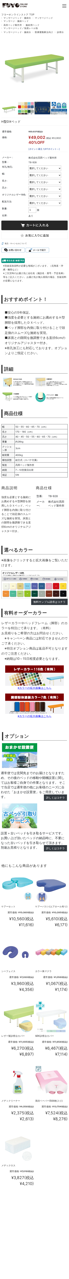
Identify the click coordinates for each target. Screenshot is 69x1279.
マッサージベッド (44, 18)
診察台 (60, 32)
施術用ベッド (32, 25)
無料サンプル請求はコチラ (49, 602)
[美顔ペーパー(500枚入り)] (51, 1082)
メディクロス (8, 1165)
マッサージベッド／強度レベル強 (21, 28)
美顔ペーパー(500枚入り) (48, 1100)
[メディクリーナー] (17, 1082)
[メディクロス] (17, 1146)
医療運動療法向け (44, 32)
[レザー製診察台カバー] (17, 1017)
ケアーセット (8, 906)
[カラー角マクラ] (51, 952)
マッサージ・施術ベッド (16, 21)
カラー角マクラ (43, 971)
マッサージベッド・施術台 (17, 18)
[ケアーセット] (17, 887)
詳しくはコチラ (55, 797)
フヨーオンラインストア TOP (17, 14)
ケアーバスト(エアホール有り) (51, 906)
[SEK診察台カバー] (51, 1017)
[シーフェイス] (17, 952)
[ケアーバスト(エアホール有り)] (51, 887)
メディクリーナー (10, 1100)
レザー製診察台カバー (13, 1035)
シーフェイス (8, 971)
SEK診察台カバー (44, 1035)
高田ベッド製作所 (13, 25)
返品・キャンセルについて (16, 243)
